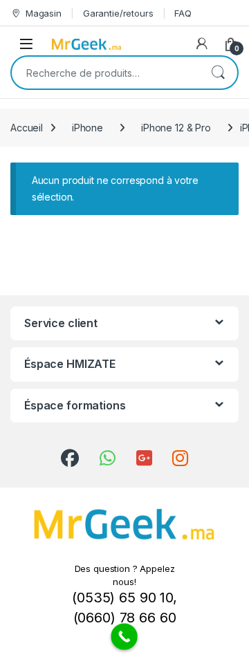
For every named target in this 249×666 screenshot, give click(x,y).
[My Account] (202, 43)
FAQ (183, 13)
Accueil (26, 127)
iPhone (87, 127)
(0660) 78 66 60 (124, 617)
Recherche (218, 73)
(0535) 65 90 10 (122, 597)
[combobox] (105, 73)
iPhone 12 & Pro (176, 127)
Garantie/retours (118, 13)
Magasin (44, 13)
